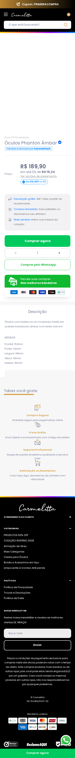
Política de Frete (14, 598)
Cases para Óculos (16, 557)
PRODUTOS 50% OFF (16, 535)
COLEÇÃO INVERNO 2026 (19, 540)
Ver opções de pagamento (38, 176)
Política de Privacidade (18, 587)
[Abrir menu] (6, 14)
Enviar (37, 645)
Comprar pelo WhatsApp (38, 265)
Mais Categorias (14, 551)
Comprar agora (38, 241)
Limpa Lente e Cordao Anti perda (24, 568)
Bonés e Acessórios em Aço (21, 562)
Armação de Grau (15, 546)
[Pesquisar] (65, 25)
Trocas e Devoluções (17, 593)
